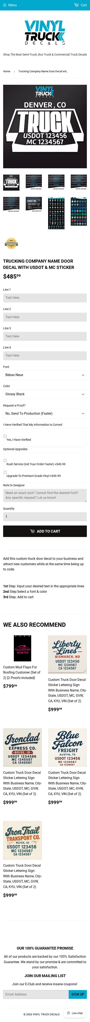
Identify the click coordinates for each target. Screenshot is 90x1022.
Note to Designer (14, 485)
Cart (83, 5)
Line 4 (7, 347)
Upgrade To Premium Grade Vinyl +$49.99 (33, 475)
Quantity (8, 508)
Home (6, 71)
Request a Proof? (14, 405)
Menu (12, 5)
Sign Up (77, 994)
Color (6, 386)
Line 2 (7, 309)
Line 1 (7, 289)
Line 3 (7, 328)
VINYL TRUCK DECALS (46, 1014)
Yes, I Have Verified (18, 439)
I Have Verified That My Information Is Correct (32, 424)
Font (6, 367)
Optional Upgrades (15, 449)
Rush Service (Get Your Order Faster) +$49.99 (36, 464)
